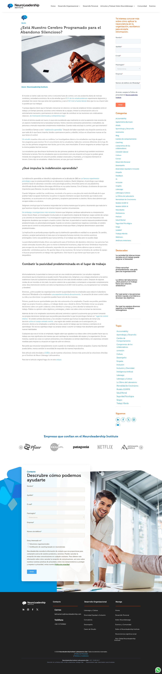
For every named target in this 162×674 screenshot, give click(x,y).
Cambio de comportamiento (126, 139)
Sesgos (119, 400)
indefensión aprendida (53, 130)
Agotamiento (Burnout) (124, 122)
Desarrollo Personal (90, 6)
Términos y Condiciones (81, 656)
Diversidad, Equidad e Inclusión (127, 169)
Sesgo (118, 227)
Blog (23, 23)
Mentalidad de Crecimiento (126, 199)
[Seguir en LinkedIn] (118, 419)
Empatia (120, 361)
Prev (21, 447)
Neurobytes (120, 210)
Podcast (118, 216)
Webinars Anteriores (123, 240)
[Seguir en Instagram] (134, 419)
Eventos (152, 6)
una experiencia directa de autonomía (66, 294)
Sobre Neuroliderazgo (123, 620)
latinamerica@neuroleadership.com (68, 614)
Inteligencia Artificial (125, 372)
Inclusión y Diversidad (125, 368)
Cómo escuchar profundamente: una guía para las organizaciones (126, 269)
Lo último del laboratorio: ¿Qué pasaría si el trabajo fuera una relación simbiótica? (127, 283)
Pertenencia (120, 213)
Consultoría (88, 620)
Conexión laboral (122, 152)
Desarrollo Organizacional (68, 6)
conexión (120, 351)
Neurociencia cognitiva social (125, 634)
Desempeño (120, 165)
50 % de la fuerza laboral (77, 101)
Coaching (119, 142)
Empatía (119, 172)
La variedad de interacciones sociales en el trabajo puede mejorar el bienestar (128, 257)
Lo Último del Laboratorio (127, 382)
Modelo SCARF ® (122, 203)
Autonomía (120, 132)
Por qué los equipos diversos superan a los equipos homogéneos (128, 308)
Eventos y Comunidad (123, 625)
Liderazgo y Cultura (123, 193)
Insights (119, 186)
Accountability (121, 118)
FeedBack (119, 176)
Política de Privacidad (81, 654)
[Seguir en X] (128, 419)
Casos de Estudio (90, 629)
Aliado (118, 125)
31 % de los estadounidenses (77, 98)
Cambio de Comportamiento (124, 339)
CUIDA (47, 353)
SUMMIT (119, 230)
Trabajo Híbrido (121, 234)
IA (116, 179)
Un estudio (26, 139)
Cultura (118, 155)
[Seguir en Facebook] (123, 419)
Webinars (119, 237)
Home (53, 6)
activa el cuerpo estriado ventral (41, 322)
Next (141, 447)
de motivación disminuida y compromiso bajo (47, 116)
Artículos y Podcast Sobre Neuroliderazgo (116, 6)
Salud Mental (121, 220)
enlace (58, 360)
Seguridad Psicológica (124, 223)
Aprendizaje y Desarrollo (125, 129)
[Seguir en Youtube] (118, 425)
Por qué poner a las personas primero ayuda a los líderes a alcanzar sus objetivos (128, 296)
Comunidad (142, 6)
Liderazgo (119, 189)
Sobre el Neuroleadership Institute (127, 629)
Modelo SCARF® (123, 389)
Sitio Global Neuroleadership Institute (124, 639)
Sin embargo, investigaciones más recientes (38, 212)
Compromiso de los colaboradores (124, 345)
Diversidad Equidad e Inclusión (95, 615)
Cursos (118, 159)
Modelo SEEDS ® (122, 206)
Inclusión (119, 182)
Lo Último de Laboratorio (125, 196)
